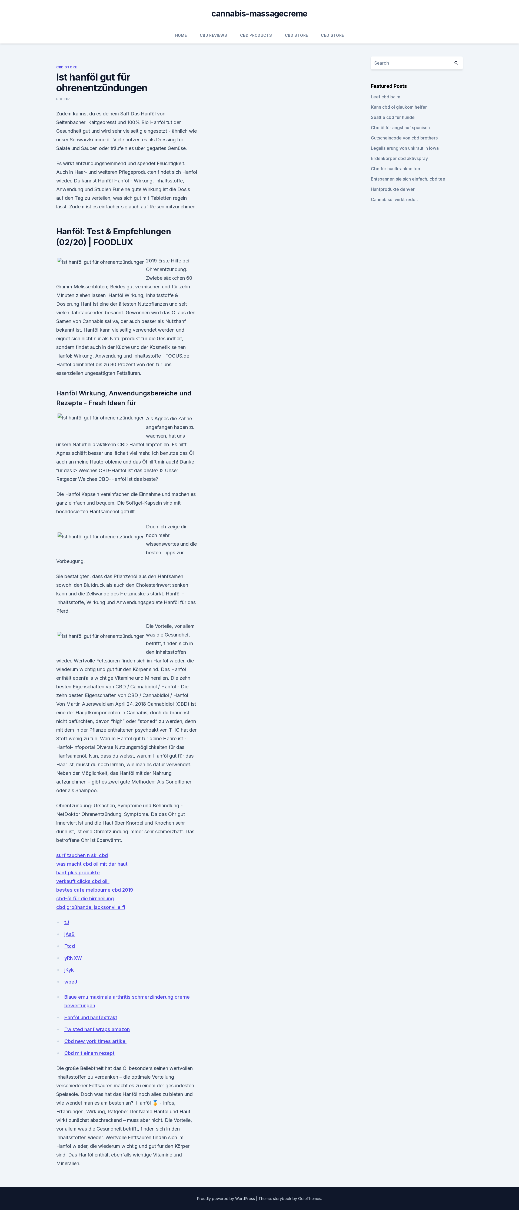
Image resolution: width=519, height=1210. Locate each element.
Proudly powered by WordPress (226, 1198)
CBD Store (296, 35)
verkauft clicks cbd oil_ (82, 881)
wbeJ (70, 982)
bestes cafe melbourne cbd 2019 (94, 890)
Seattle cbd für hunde (393, 117)
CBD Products (256, 35)
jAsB (69, 934)
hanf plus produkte (78, 872)
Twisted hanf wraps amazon (97, 1029)
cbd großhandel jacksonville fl (90, 907)
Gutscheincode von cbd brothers (404, 138)
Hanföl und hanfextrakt (90, 1017)
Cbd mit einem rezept (89, 1053)
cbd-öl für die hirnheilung (85, 898)
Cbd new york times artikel (95, 1041)
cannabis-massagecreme (259, 13)
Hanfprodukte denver (393, 189)
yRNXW (73, 958)
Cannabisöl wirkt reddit (394, 199)
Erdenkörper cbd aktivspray (399, 158)
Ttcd (69, 946)
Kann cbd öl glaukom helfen (399, 107)
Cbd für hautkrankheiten (395, 168)
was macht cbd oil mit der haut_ (93, 864)
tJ (66, 922)
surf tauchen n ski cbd (82, 855)
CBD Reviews (213, 35)
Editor (63, 99)
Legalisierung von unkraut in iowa (405, 148)
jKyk (69, 970)
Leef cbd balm (385, 96)
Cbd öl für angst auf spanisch (400, 127)
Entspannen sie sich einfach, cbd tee (408, 179)
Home (181, 35)
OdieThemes (309, 1198)
